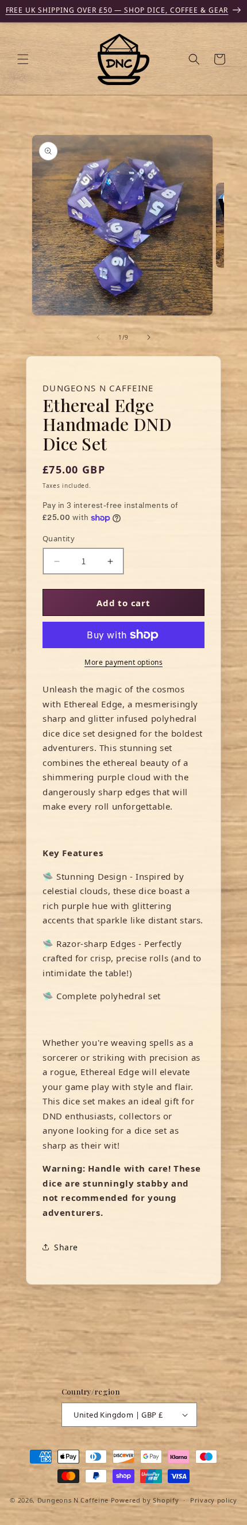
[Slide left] (98, 337)
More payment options (123, 662)
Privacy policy (213, 1500)
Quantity (59, 538)
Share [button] (66, 1247)
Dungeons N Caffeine (73, 1500)
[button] (23, 59)
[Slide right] (148, 337)
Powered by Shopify (145, 1500)
